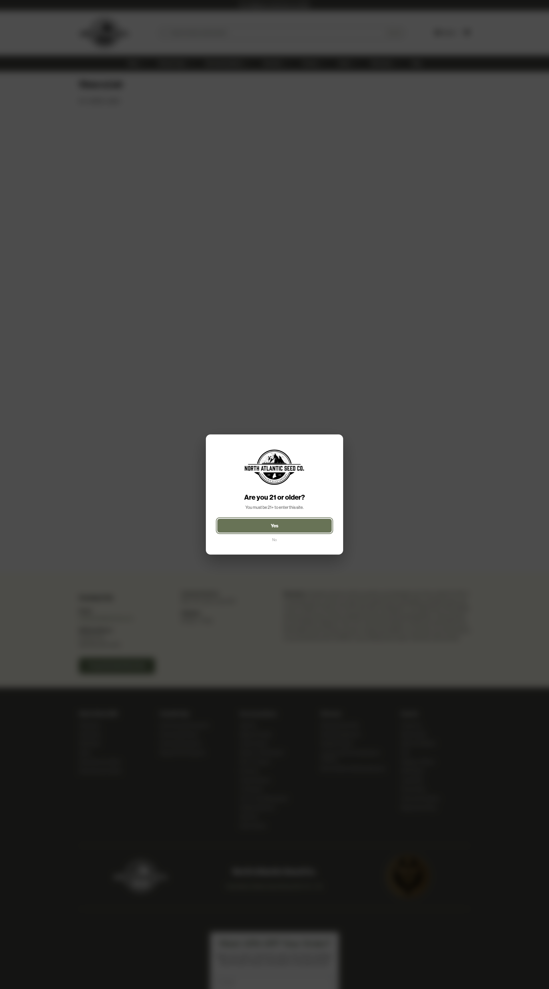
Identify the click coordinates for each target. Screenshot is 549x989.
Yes (275, 526)
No (274, 540)
